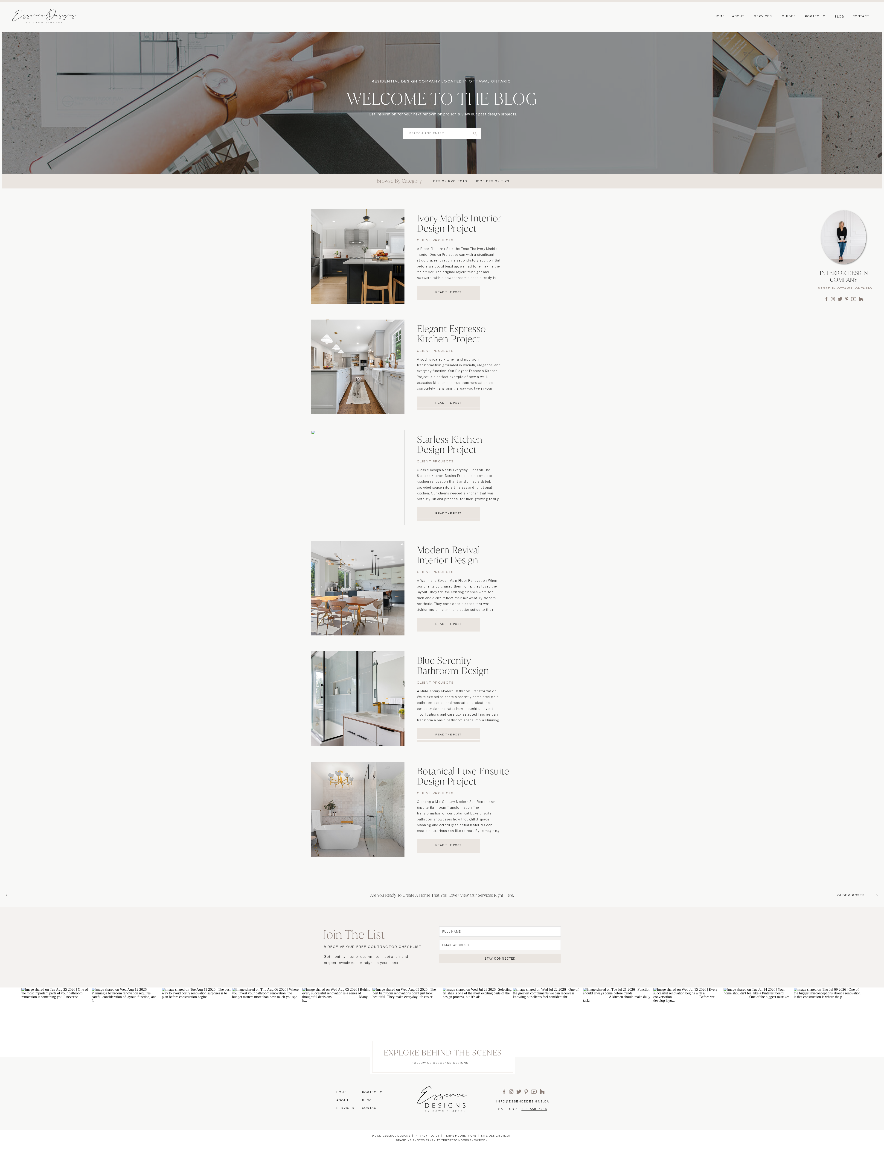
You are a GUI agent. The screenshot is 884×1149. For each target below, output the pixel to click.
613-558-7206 (534, 1109)
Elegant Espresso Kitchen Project (451, 333)
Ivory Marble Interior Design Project (459, 223)
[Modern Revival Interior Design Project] (357, 588)
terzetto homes (455, 1140)
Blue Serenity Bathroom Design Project (453, 670)
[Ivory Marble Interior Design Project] (357, 256)
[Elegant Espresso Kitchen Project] (357, 367)
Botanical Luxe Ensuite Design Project (463, 776)
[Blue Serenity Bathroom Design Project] (357, 698)
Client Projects (435, 240)
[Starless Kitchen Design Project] (357, 477)
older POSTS (851, 895)
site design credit (496, 1135)
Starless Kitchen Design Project (449, 444)
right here (503, 895)
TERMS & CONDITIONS (460, 1135)
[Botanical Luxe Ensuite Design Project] (357, 809)
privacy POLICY (427, 1135)
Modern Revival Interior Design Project (448, 560)
